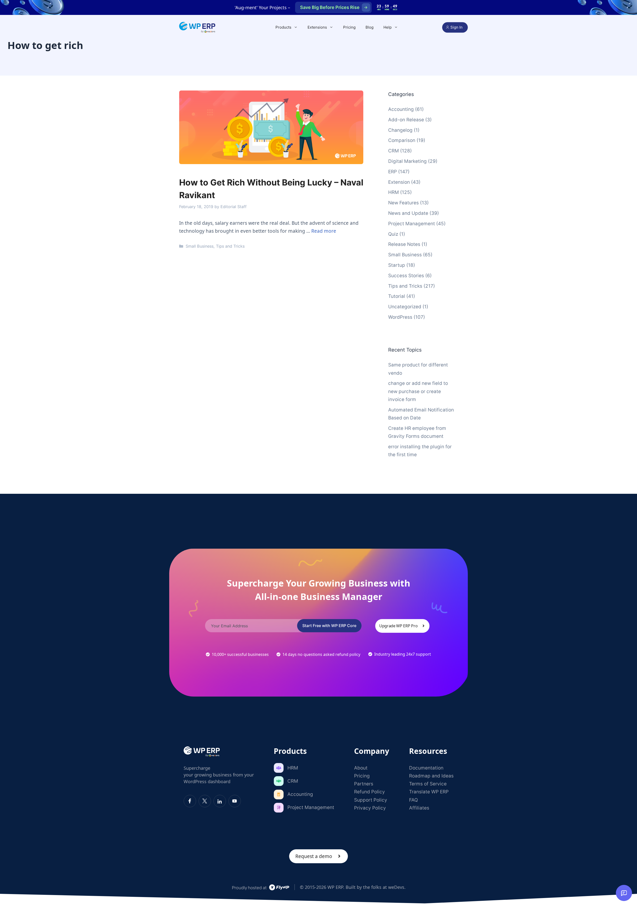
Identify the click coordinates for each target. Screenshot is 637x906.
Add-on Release (406, 120)
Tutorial (396, 296)
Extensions (317, 27)
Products (283, 27)
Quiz (393, 234)
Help (387, 27)
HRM (393, 192)
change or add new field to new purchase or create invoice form (418, 391)
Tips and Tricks (230, 246)
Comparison (401, 140)
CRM (393, 151)
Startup (396, 265)
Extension (399, 182)
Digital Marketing (407, 161)
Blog (369, 27)
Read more (323, 231)
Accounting (401, 109)
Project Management (411, 223)
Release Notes (404, 244)
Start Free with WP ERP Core (329, 625)
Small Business (199, 246)
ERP (392, 172)
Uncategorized (404, 307)
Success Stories (406, 275)
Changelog (400, 130)
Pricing (349, 27)
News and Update (408, 213)
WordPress (400, 317)
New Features (403, 203)
